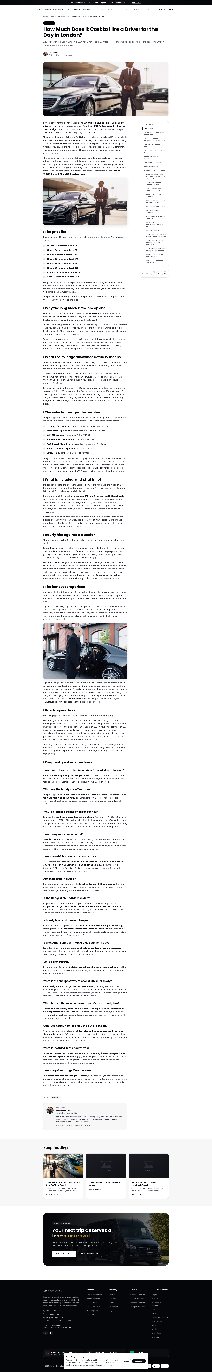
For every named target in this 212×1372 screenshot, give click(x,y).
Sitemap (155, 1337)
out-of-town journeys (58, 400)
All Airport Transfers (137, 1307)
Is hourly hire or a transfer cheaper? (155, 217)
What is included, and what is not (154, 151)
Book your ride (63, 1254)
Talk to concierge (89, 1254)
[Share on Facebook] (154, 273)
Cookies (155, 1329)
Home (45, 17)
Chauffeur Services (62, 9)
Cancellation (157, 1333)
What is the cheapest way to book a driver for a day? (156, 235)
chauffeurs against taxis (55, 702)
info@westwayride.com (55, 1317)
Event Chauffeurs (93, 1307)
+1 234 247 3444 (52, 1314)
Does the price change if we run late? (155, 261)
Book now (136, 2)
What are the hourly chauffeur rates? (153, 183)
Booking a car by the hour (108, 575)
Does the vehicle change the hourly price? (155, 201)
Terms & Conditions (160, 1317)
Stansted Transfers (137, 1303)
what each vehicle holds (104, 468)
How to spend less (151, 166)
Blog (52, 17)
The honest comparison (153, 162)
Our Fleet (148, 9)
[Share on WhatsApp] (161, 273)
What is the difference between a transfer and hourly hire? (155, 242)
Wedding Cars (92, 1311)
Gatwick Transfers (137, 1299)
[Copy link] (165, 273)
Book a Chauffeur (165, 9)
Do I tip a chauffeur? (154, 230)
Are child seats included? (155, 206)
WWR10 (118, 2)
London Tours (92, 1303)
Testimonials (113, 1307)
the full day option (81, 578)
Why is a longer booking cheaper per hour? (155, 189)
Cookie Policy (94, 1365)
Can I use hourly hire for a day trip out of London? (155, 249)
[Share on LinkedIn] (157, 273)
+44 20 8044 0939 (45, 9)
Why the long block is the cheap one (154, 133)
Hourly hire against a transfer (152, 157)
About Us (112, 1295)
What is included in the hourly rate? (154, 255)
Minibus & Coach (93, 1314)
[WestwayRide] (106, 9)
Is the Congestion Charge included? (155, 211)
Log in (154, 1295)
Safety (111, 1303)
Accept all (139, 1361)
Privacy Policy (157, 1321)
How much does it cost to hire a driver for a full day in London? (156, 176)
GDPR (154, 1325)
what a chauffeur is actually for (84, 698)
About (127, 9)
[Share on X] (150, 273)
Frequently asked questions (154, 170)
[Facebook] (45, 1333)
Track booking (157, 1309)
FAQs (154, 1313)
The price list (149, 128)
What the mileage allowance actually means (154, 139)
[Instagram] (51, 1333)
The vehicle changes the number (154, 145)
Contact (137, 9)
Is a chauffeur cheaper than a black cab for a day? (154, 224)
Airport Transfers (82, 9)
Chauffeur (49, 23)
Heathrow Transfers (138, 1295)
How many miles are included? (153, 195)
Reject (126, 1361)
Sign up (155, 1299)
